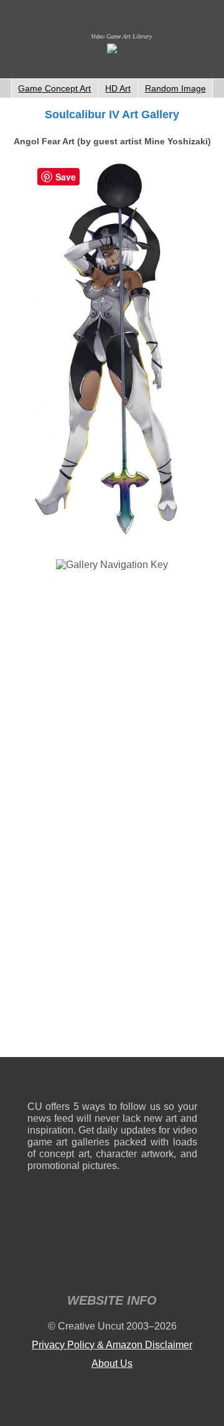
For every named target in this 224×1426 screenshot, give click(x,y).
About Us (112, 1363)
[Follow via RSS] (36, 1082)
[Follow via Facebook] (112, 1082)
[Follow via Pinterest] (188, 1082)
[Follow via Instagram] (74, 1082)
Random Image (175, 88)
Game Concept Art (54, 88)
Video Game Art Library (121, 36)
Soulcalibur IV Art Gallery (112, 114)
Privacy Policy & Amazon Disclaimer (112, 1345)
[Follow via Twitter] (150, 1082)
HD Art (118, 88)
